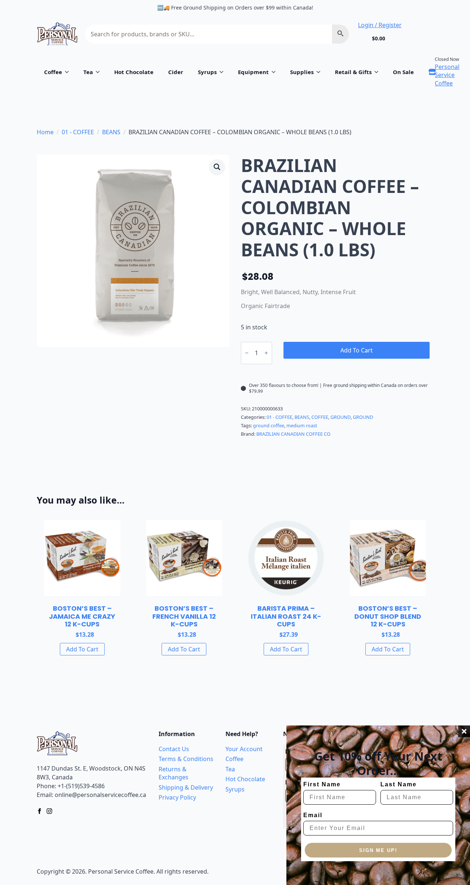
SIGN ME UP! (378, 850)
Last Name (398, 784)
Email (312, 815)
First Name (322, 784)
